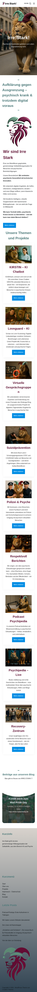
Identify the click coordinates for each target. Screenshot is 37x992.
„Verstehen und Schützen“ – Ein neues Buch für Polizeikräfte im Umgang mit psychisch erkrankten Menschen (17, 932)
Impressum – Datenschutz (11, 892)
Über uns (5, 886)
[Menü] (34, 3)
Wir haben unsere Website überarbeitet (16, 920)
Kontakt (5, 897)
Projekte (5, 889)
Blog (4, 894)
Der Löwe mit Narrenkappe (11, 925)
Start (4, 884)
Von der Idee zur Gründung (11, 940)
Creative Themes (7, 989)
